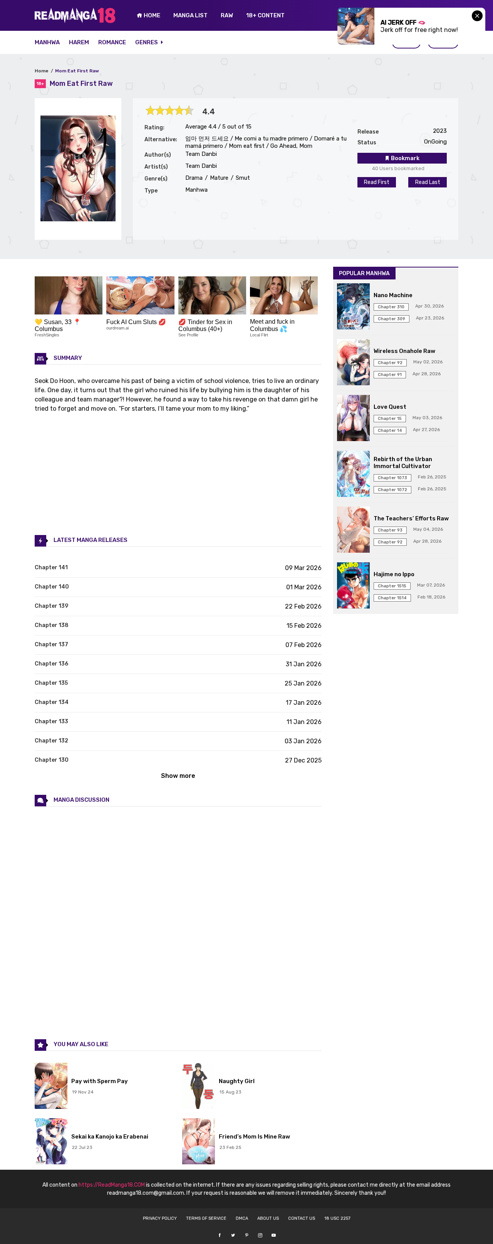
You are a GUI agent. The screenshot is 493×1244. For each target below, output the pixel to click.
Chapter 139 (51, 606)
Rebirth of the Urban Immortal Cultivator (403, 463)
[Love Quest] (353, 419)
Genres (147, 42)
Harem (79, 42)
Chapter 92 (390, 362)
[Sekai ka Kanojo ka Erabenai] (51, 1142)
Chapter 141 (51, 567)
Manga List (190, 15)
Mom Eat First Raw (77, 71)
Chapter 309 (391, 318)
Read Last (427, 182)
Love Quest (390, 406)
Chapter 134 (52, 702)
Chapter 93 (390, 530)
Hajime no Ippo (394, 574)
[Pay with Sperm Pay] (51, 1086)
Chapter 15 (390, 418)
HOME (151, 15)
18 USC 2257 (337, 1218)
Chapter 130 (52, 760)
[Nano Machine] (353, 307)
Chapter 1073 (392, 477)
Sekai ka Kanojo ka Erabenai (109, 1136)
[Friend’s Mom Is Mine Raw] (198, 1142)
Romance (112, 42)
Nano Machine (393, 295)
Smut (242, 177)
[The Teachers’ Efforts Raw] (353, 530)
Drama (194, 177)
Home (42, 71)
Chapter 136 (51, 663)
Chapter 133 (51, 721)
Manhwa (47, 42)
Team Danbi (201, 153)
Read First (376, 182)
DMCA (242, 1218)
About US (268, 1218)
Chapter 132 (51, 740)
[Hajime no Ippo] (353, 586)
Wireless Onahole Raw (404, 351)
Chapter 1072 (392, 489)
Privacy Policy (160, 1218)
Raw (227, 15)
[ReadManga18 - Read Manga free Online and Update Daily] (75, 21)
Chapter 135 (51, 683)
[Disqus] (178, 922)
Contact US (301, 1218)
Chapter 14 (390, 430)
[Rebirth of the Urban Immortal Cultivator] (353, 474)
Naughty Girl (237, 1081)
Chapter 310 (391, 306)
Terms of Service (206, 1218)
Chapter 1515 (392, 586)
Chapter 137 (51, 644)
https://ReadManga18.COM (112, 1185)
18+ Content (265, 15)
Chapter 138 (52, 625)
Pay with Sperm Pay (99, 1081)
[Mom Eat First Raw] (78, 219)
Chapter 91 (390, 374)
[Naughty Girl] (198, 1086)
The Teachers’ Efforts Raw (411, 518)
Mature (218, 177)
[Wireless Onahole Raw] (353, 363)
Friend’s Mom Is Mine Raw (254, 1136)
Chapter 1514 (392, 597)
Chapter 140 (52, 587)
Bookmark (404, 158)
